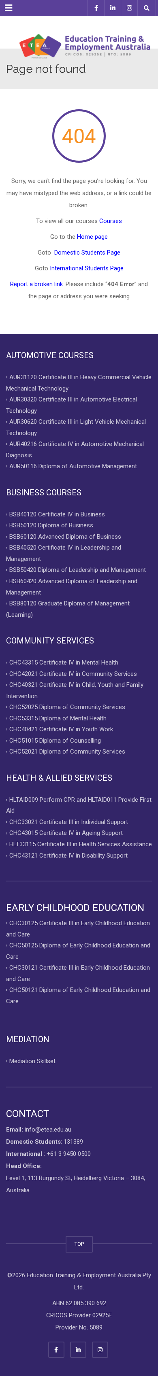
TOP (79, 1244)
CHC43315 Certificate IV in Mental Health (63, 662)
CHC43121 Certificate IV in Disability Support (68, 855)
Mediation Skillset (32, 1061)
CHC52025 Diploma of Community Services (67, 707)
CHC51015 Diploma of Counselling (55, 740)
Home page (92, 236)
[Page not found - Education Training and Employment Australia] (79, 32)
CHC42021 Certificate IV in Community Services (73, 673)
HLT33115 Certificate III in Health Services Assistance (80, 844)
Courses (110, 221)
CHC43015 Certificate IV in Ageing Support (66, 833)
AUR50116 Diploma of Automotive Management (73, 466)
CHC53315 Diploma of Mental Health (58, 718)
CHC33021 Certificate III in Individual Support (68, 821)
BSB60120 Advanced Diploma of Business (65, 536)
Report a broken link (36, 284)
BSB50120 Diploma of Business (51, 525)
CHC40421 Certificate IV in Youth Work (61, 729)
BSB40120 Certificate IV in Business (57, 514)
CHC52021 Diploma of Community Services (67, 751)
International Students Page (87, 268)
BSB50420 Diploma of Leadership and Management (77, 569)
